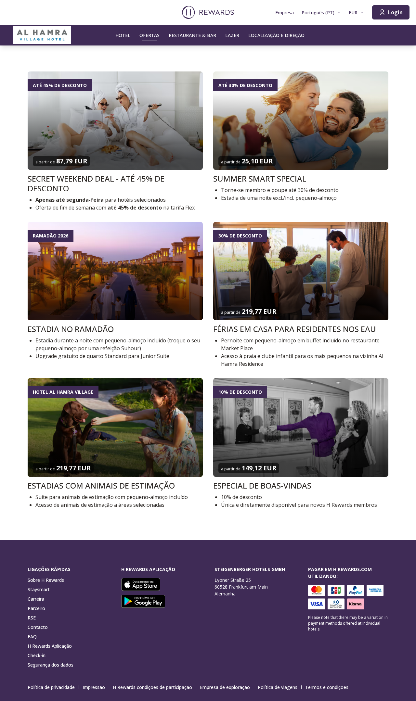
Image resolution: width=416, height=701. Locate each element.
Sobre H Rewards (46, 580)
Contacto (38, 627)
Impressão (94, 687)
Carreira (36, 599)
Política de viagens (277, 687)
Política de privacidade (51, 687)
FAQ (32, 636)
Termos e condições (326, 687)
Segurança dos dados (50, 665)
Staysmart (39, 589)
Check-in (37, 655)
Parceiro (36, 608)
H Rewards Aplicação (50, 646)
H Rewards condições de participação (152, 687)
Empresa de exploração (225, 687)
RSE (32, 618)
